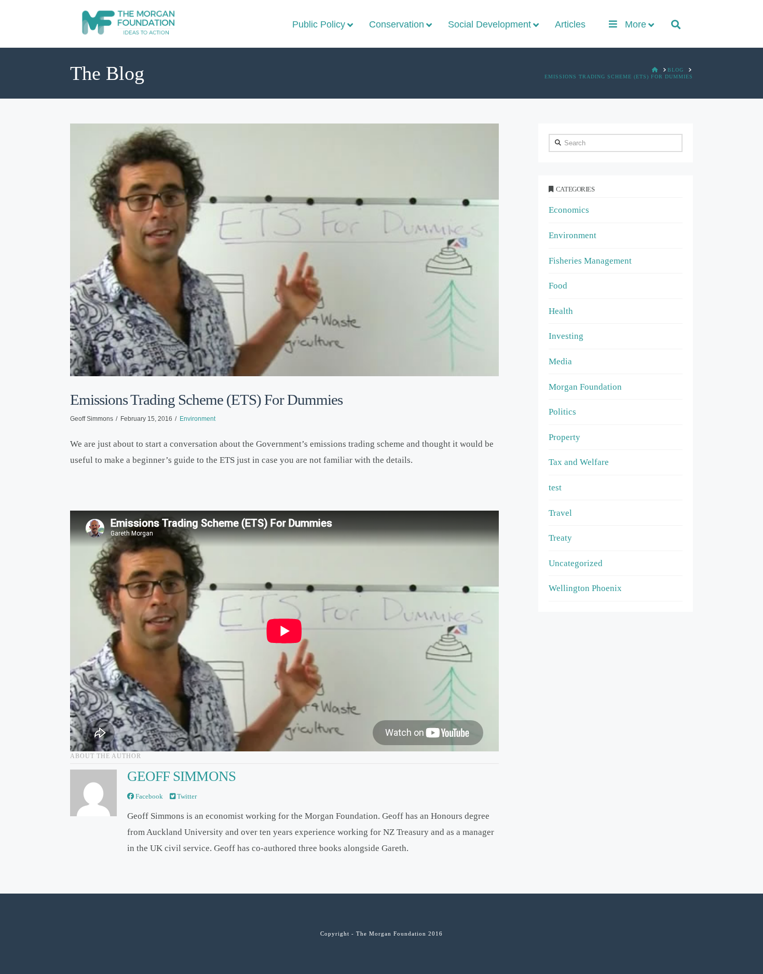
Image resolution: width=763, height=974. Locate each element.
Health (561, 311)
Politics (562, 412)
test (555, 487)
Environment (197, 418)
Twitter (186, 796)
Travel (560, 513)
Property (564, 437)
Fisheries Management (590, 261)
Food (558, 286)
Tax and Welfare (579, 462)
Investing (566, 336)
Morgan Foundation (585, 387)
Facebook (148, 796)
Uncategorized (576, 563)
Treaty (560, 538)
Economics (569, 210)
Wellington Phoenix (585, 588)
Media (560, 361)
